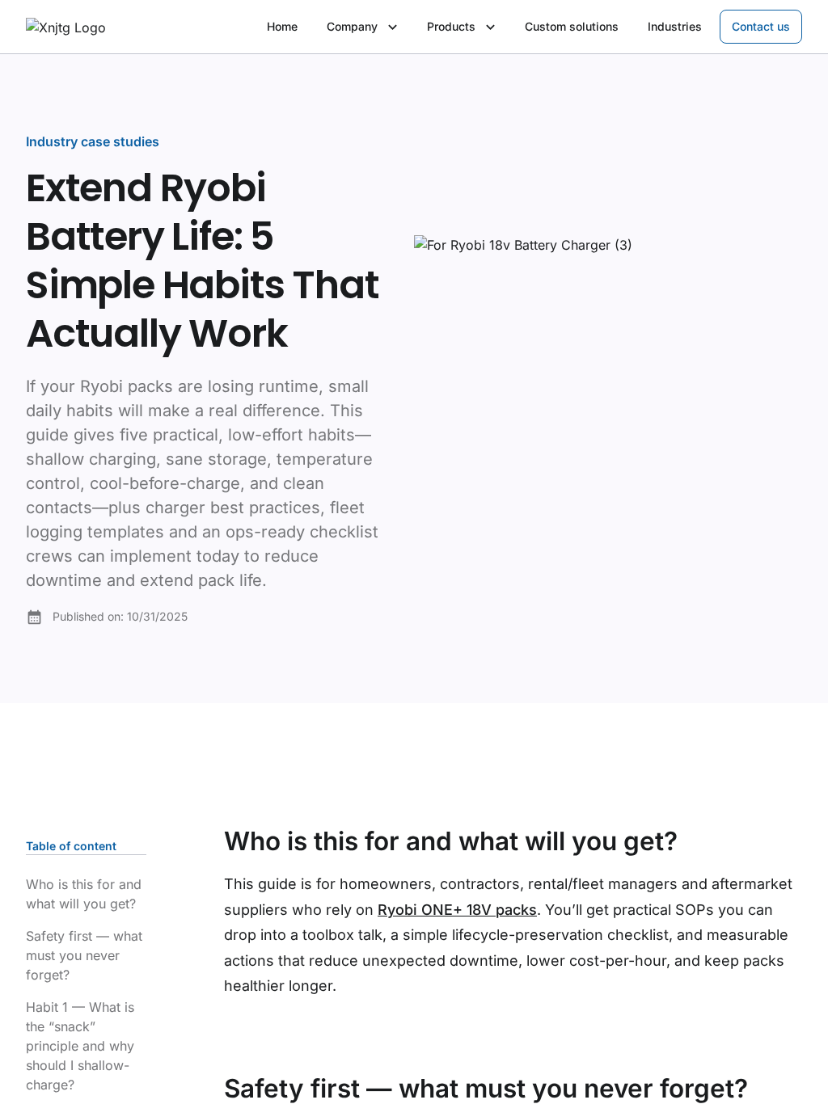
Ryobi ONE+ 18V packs (457, 909)
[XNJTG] (66, 27)
